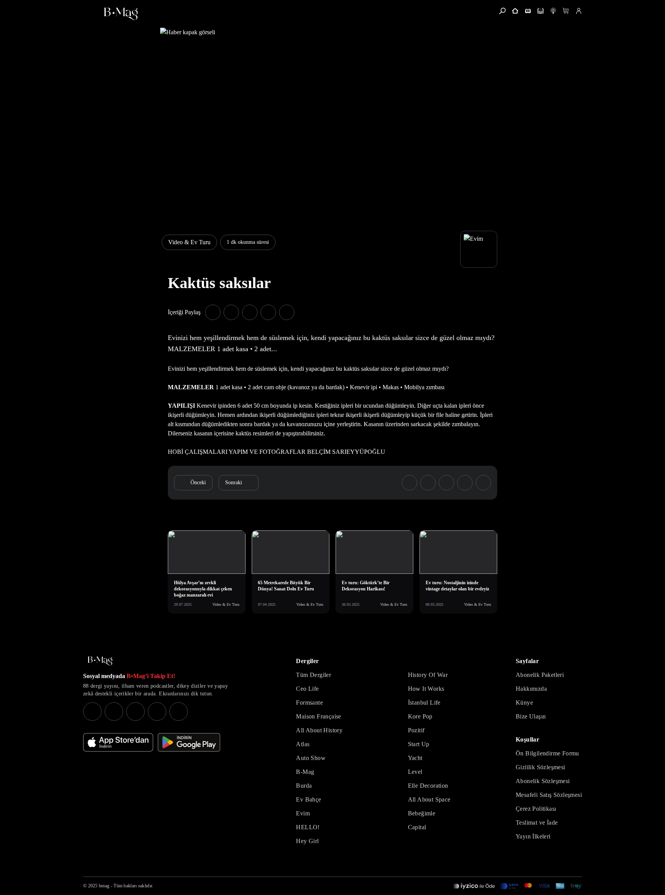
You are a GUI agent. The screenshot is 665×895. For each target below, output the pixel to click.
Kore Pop (420, 716)
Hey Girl (307, 841)
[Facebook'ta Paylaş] (213, 312)
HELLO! (307, 827)
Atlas (302, 744)
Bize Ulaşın (531, 716)
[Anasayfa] (515, 11)
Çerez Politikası (536, 808)
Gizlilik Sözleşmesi (540, 767)
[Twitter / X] (135, 711)
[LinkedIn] (157, 711)
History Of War (428, 675)
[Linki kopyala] (286, 312)
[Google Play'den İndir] (189, 742)
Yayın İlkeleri (533, 836)
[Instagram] (92, 711)
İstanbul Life (424, 702)
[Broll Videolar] (553, 11)
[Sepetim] (566, 11)
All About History (319, 730)
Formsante (309, 702)
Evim (303, 813)
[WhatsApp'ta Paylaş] (249, 312)
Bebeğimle (422, 813)
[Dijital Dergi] (540, 11)
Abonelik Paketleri (540, 675)
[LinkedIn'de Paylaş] (268, 312)
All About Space (429, 799)
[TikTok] (178, 711)
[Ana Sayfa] (100, 661)
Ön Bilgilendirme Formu (547, 753)
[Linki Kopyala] (483, 482)
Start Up (418, 744)
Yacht (415, 758)
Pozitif (416, 730)
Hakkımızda (531, 688)
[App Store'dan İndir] (118, 742)
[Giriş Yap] (578, 11)
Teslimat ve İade (537, 822)
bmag (104, 885)
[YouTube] (114, 711)
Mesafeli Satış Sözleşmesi (549, 795)
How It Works (426, 688)
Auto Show (311, 758)
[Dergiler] (528, 11)
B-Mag (305, 771)
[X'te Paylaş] (231, 312)
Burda (304, 785)
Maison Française (318, 716)
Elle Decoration (428, 785)
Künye (524, 702)
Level (415, 771)
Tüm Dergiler (313, 675)
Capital (417, 827)
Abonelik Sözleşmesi (543, 781)
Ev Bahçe (308, 799)
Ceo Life (307, 688)
